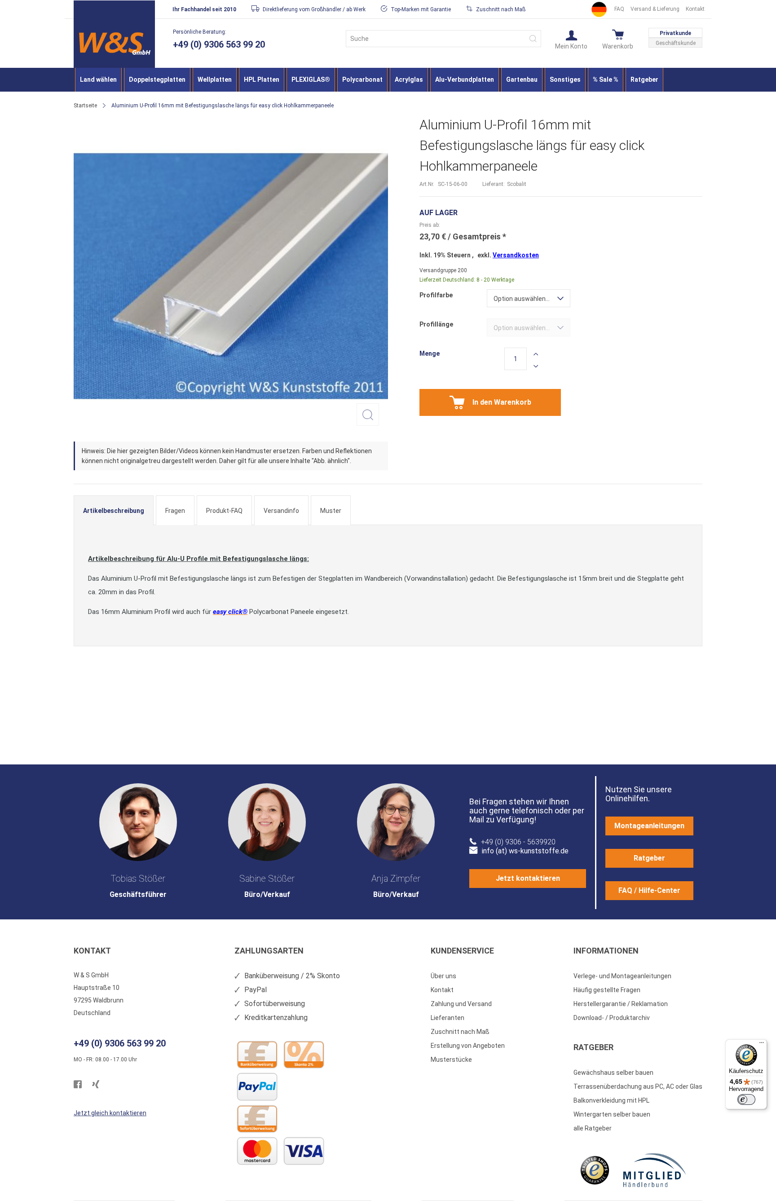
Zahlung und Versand (461, 1003)
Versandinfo (281, 510)
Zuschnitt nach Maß (460, 1031)
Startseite (85, 105)
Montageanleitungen (649, 825)
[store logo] (114, 43)
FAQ (619, 9)
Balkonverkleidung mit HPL (611, 1100)
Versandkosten (516, 255)
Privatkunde (675, 33)
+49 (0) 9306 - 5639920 (518, 842)
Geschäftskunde (676, 43)
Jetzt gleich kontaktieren (110, 1113)
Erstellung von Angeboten (468, 1045)
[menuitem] (98, 80)
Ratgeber (649, 858)
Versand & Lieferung (654, 9)
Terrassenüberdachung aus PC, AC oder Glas (637, 1086)
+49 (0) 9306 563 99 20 (219, 44)
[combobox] (443, 38)
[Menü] (761, 1044)
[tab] (114, 510)
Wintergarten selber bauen (611, 1114)
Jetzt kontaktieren (528, 878)
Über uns (443, 976)
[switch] (746, 1099)
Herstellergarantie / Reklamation (620, 1003)
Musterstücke (451, 1059)
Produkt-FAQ (224, 510)
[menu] (388, 80)
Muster (330, 510)
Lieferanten (447, 1017)
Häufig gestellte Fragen (606, 989)
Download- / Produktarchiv (611, 1017)
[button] (571, 39)
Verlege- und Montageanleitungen (622, 976)
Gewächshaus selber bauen (613, 1072)
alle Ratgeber (592, 1128)
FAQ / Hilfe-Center (649, 890)
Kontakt (695, 9)
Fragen (175, 510)
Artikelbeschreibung (113, 510)
